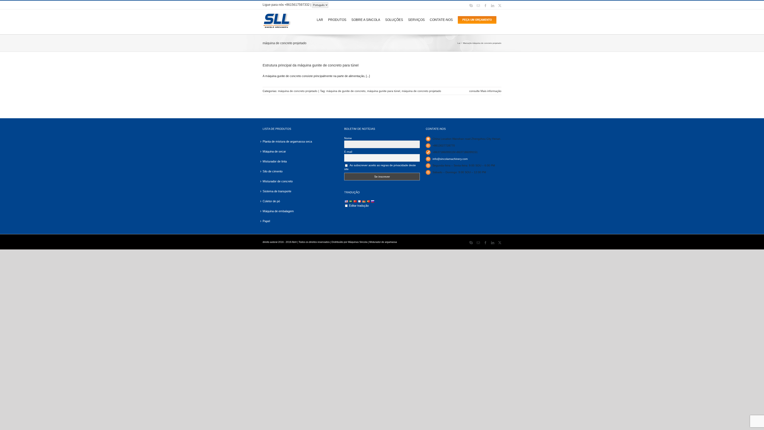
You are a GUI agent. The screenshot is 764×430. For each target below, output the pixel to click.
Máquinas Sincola (357, 242)
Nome (348, 138)
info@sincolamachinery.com (450, 158)
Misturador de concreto (278, 181)
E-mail (348, 151)
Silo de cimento (273, 171)
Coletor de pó (271, 201)
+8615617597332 (297, 4)
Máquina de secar (274, 151)
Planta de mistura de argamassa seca (287, 141)
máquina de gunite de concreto (345, 91)
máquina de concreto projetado (297, 91)
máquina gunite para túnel (383, 91)
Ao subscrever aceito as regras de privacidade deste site (380, 167)
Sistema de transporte (277, 191)
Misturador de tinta (275, 161)
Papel (266, 221)
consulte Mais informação (485, 91)
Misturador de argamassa (383, 242)
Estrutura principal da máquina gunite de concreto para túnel (311, 65)
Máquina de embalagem (278, 211)
